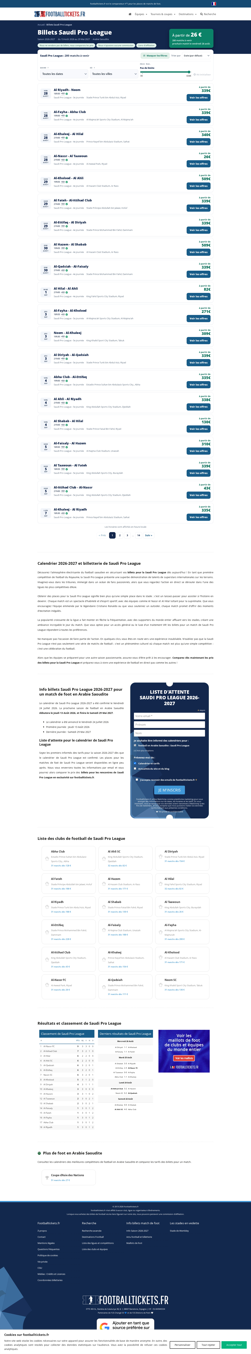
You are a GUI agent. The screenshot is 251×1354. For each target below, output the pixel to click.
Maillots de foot (134, 1243)
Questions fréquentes (49, 1249)
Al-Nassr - (70, 156)
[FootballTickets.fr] (56, 15)
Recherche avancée (91, 1230)
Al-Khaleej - (68, 134)
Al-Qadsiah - (71, 266)
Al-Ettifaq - (70, 222)
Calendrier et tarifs (148, 763)
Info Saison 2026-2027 (137, 1230)
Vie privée (42, 1261)
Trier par (176, 55)
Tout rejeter (208, 1344)
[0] (141, 76)
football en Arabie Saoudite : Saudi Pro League (163, 745)
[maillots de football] (184, 1051)
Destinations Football (93, 1237)
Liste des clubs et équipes (95, 1249)
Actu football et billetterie (139, 1237)
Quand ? (44, 68)
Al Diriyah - (71, 355)
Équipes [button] (139, 14)
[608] (189, 76)
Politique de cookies (48, 1255)
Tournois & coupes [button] (161, 14)
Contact (42, 1237)
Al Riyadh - (67, 90)
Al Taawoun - (70, 465)
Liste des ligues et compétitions (98, 1243)
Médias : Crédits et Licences (51, 1274)
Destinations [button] (186, 14)
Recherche (209, 14)
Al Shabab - (68, 421)
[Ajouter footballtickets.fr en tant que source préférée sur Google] (125, 1328)
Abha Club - (70, 377)
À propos (42, 1230)
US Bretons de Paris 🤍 (143, 1312)
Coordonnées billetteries (50, 1280)
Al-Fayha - (70, 112)
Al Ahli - (67, 399)
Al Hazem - (70, 244)
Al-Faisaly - (70, 443)
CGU (40, 1267)
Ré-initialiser (203, 74)
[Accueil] (130, 14)
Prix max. (145, 64)
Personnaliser (182, 1344)
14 (138, 535)
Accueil (41, 24)
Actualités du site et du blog (153, 768)
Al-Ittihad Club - (73, 487)
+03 (63, 93)
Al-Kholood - (68, 178)
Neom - (67, 333)
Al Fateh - (73, 200)
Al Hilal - (66, 288)
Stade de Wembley (179, 1230)
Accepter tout (234, 1344)
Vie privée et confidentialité (170, 812)
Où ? (92, 68)
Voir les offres (198, 97)
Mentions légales (46, 1243)
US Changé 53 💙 (119, 1312)
